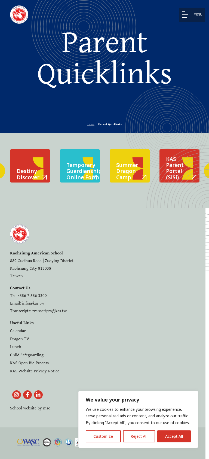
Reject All (139, 436)
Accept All (174, 436)
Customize (103, 436)
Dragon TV (19, 339)
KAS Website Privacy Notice (34, 371)
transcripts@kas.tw (49, 311)
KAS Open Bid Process (29, 363)
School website (23, 408)
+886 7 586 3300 (32, 295)
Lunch (15, 346)
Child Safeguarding (27, 355)
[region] (138, 419)
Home (90, 124)
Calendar (18, 330)
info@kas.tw (33, 303)
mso (46, 408)
